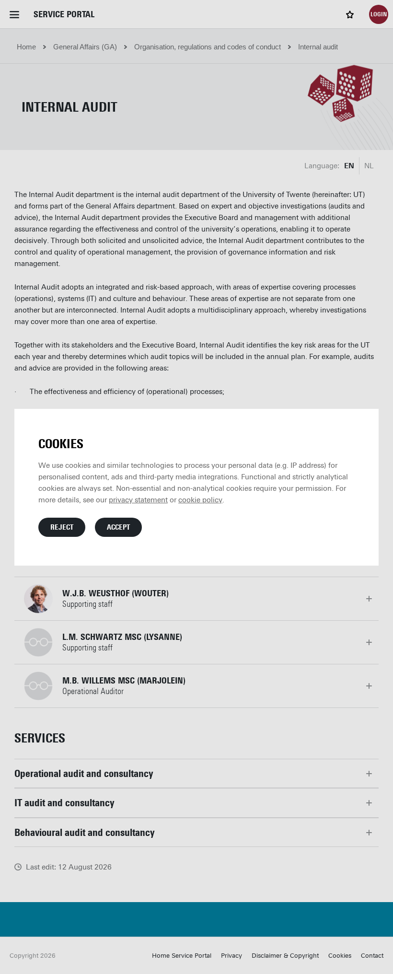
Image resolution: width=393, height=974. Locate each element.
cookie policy (200, 500)
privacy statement (138, 500)
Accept (118, 527)
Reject (61, 527)
